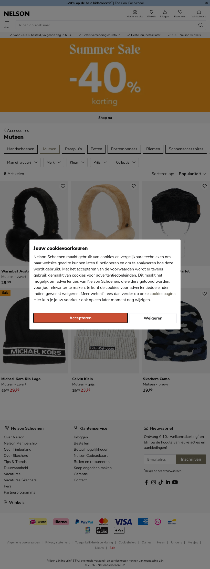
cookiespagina (162, 294)
